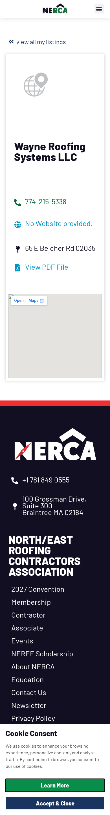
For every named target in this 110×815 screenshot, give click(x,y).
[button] (99, 8)
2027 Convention (37, 588)
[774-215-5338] (17, 202)
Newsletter (28, 705)
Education (27, 679)
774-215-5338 (46, 201)
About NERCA (33, 666)
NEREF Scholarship (42, 653)
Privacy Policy (33, 718)
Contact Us (28, 692)
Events (22, 640)
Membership (31, 601)
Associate (27, 627)
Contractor (28, 614)
